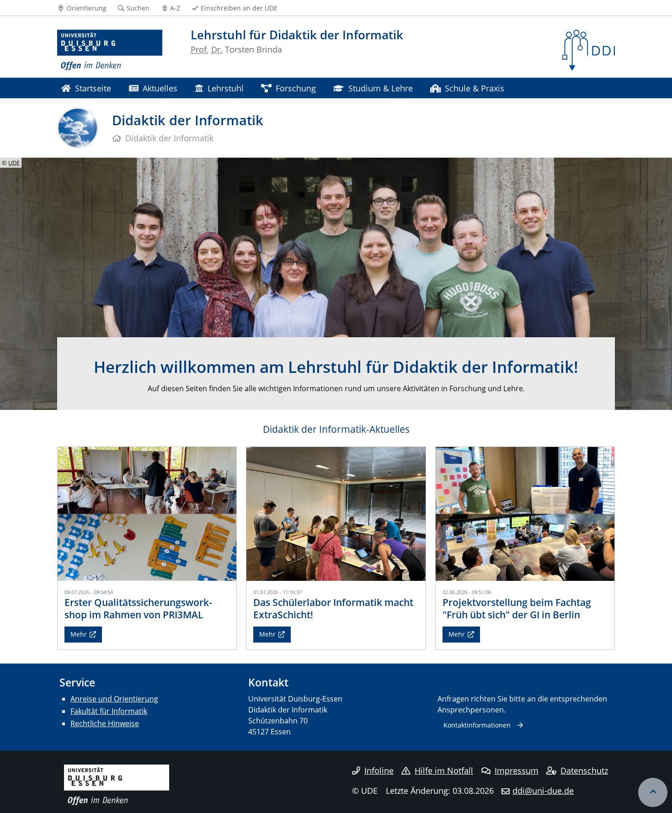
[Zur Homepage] (109, 50)
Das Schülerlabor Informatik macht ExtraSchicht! (333, 608)
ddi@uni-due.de (543, 790)
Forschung (296, 88)
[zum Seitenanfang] (652, 792)
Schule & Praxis (474, 88)
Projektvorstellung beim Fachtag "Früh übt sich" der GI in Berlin (517, 608)
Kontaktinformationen (477, 725)
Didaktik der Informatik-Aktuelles (336, 429)
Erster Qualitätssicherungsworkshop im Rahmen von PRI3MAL (138, 608)
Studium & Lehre (380, 88)
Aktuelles (160, 88)
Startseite (93, 88)
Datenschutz (584, 770)
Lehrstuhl (226, 88)
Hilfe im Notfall (444, 770)
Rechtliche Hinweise (104, 723)
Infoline (379, 770)
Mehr (78, 634)
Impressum (517, 770)
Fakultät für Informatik (108, 711)
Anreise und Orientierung (114, 699)
